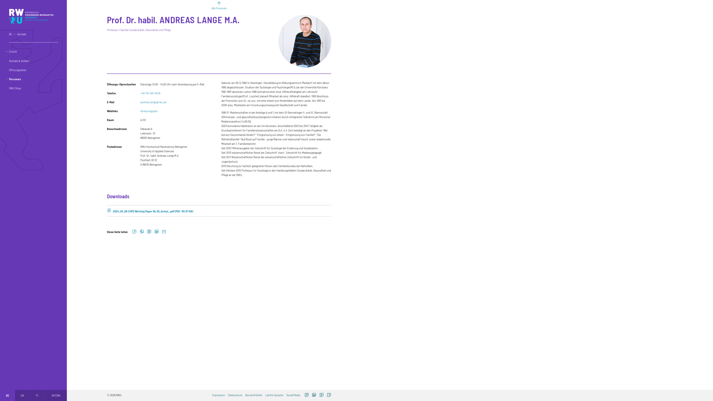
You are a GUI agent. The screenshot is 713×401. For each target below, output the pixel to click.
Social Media (293, 395)
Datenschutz (235, 395)
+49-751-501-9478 (150, 93)
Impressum (218, 395)
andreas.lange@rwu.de (153, 102)
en (22, 395)
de (7, 395)
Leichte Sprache (274, 395)
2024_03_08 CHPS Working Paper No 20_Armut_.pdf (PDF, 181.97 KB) (153, 211)
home (10, 34)
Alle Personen (219, 8)
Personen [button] (15, 79)
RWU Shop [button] (15, 88)
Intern (56, 395)
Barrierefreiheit (253, 395)
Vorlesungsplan (149, 111)
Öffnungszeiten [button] (17, 70)
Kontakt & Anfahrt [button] (19, 61)
